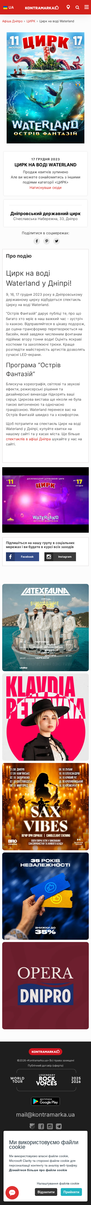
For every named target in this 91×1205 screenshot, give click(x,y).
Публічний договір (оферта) (45, 1065)
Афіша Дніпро (12, 21)
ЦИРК (31, 21)
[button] (84, 471)
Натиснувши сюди (46, 187)
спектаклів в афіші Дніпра (28, 439)
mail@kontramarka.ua (45, 1114)
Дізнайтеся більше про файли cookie (38, 1170)
